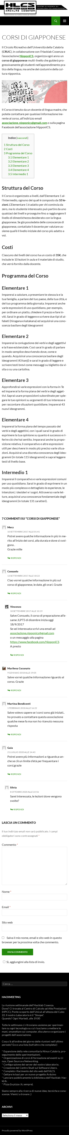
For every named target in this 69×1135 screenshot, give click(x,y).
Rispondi (16, 558)
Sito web (7, 922)
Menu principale (64, 20)
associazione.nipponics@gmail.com (32, 633)
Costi (8, 149)
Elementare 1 (18, 157)
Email (6, 907)
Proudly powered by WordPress (17, 1130)
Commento (10, 844)
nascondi (22, 137)
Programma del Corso (18, 153)
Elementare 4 (18, 169)
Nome (6, 891)
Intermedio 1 (18, 174)
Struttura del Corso (16, 144)
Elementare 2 (18, 161)
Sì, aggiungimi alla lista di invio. (25, 962)
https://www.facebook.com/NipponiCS (34, 642)
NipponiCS (26, 56)
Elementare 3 (18, 165)
